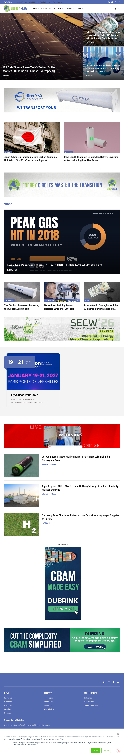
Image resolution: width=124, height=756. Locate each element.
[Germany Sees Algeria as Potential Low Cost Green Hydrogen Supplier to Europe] (21, 524)
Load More (61, 544)
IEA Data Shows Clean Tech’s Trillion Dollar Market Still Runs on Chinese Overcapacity (29, 69)
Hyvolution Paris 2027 (24, 395)
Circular (68, 152)
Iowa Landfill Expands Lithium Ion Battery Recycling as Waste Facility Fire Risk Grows (91, 158)
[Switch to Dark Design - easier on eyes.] (115, 9)
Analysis (7, 75)
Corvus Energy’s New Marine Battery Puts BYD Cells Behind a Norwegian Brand (76, 458)
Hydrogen (90, 42)
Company (48, 693)
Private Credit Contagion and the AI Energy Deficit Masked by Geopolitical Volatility (101, 307)
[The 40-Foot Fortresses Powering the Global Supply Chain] (22, 292)
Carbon (8, 152)
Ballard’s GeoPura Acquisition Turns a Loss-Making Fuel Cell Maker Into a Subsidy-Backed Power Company (103, 35)
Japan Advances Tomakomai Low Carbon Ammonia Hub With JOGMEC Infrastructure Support (30, 158)
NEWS (35, 8)
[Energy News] (16, 8)
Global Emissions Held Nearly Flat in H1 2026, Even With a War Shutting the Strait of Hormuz (103, 68)
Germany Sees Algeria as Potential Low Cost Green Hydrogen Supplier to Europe (80, 517)
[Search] (119, 9)
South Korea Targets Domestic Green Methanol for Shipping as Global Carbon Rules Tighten (41, 2)
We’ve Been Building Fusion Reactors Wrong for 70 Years (59, 307)
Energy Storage (49, 464)
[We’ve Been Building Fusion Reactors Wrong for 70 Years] (62, 292)
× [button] (118, 733)
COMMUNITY (69, 8)
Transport (9, 300)
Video (87, 300)
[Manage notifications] (118, 751)
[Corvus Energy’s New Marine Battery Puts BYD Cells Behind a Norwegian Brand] (21, 465)
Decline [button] (106, 750)
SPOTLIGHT (45, 8)
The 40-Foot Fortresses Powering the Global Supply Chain (21, 307)
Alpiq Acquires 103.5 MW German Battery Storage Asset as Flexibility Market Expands (80, 488)
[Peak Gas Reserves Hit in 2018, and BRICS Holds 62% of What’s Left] (62, 242)
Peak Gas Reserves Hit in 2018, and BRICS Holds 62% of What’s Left (54, 265)
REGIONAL (57, 8)
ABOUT (79, 8)
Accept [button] (95, 750)
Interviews (12, 270)
